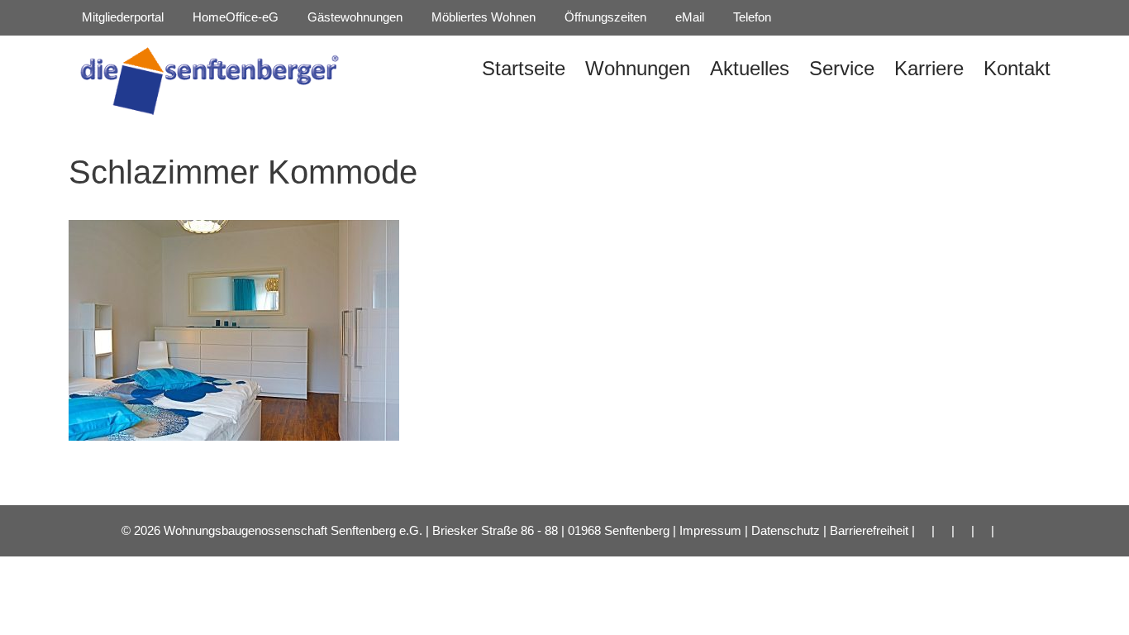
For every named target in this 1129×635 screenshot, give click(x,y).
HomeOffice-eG (234, 17)
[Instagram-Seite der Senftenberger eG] (817, 17)
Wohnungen (637, 68)
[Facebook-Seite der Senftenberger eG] (792, 17)
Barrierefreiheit (869, 530)
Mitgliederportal (121, 17)
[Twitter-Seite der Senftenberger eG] (894, 17)
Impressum (710, 530)
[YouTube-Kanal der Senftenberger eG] (869, 17)
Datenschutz (785, 530)
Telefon (750, 17)
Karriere (929, 68)
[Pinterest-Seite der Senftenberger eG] (843, 17)
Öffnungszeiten (603, 17)
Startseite (523, 68)
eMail (688, 17)
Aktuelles (749, 68)
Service (841, 68)
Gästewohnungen (353, 17)
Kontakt (1017, 68)
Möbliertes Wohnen (482, 17)
